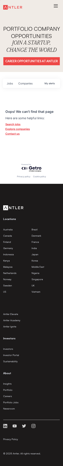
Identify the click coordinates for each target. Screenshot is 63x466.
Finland (7, 241)
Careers (7, 396)
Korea (35, 260)
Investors (8, 348)
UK (33, 285)
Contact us (12, 133)
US (4, 291)
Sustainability (10, 361)
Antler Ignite (9, 326)
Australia (8, 229)
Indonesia (8, 254)
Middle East (38, 266)
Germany (8, 248)
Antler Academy (11, 320)
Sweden (7, 285)
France (35, 241)
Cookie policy (39, 176)
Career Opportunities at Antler (31, 61)
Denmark (36, 235)
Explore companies (17, 129)
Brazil (34, 229)
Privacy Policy (10, 439)
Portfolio (7, 389)
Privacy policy (23, 176)
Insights (7, 383)
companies (25, 83)
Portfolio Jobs (10, 402)
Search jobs (12, 124)
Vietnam (36, 291)
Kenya (6, 260)
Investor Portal (11, 355)
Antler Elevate (10, 314)
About (7, 373)
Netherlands (9, 273)
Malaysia (7, 266)
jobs (10, 83)
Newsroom (9, 408)
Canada (7, 235)
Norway (7, 279)
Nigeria (35, 273)
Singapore (37, 279)
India (34, 248)
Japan (35, 254)
